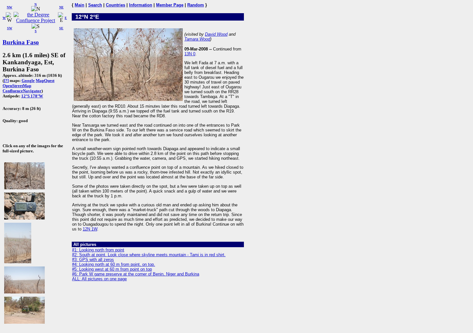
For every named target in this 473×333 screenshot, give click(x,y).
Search (95, 5)
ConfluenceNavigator (22, 90)
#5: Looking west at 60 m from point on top (112, 269)
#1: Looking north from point (98, 250)
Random (195, 5)
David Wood (216, 34)
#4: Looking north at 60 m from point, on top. (113, 264)
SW (9, 28)
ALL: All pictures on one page (99, 278)
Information (140, 5)
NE (61, 7)
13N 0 (189, 53)
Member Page (169, 5)
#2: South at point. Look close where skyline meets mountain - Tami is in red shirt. (149, 254)
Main (79, 5)
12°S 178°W (32, 96)
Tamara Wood (197, 39)
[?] (6, 80)
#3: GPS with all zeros (93, 259)
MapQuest (45, 80)
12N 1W (90, 229)
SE (61, 28)
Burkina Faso (21, 42)
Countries (115, 5)
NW (9, 7)
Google (28, 80)
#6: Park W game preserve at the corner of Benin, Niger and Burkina (135, 274)
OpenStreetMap (17, 85)
